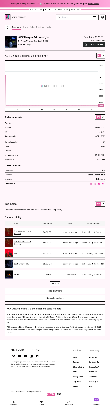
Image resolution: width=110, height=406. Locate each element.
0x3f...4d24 (99, 264)
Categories (78, 377)
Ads (90, 386)
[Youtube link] (25, 356)
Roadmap (93, 372)
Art (103, 170)
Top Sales (77, 381)
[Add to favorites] (29, 44)
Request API (94, 367)
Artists (76, 372)
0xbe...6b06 (87, 264)
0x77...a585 (87, 253)
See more (55, 284)
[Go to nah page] (9, 253)
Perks (75, 386)
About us (93, 357)
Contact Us (94, 362)
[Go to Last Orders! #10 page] (9, 264)
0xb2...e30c (99, 274)
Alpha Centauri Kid (96, 175)
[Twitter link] (13, 356)
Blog (75, 357)
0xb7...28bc (87, 274)
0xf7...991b (99, 253)
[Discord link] (19, 356)
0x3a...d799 (87, 232)
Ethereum (100, 179)
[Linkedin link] (31, 356)
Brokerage (93, 381)
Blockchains (78, 367)
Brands (76, 362)
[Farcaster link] (37, 356)
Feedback (93, 377)
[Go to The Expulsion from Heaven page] (9, 232)
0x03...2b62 (87, 243)
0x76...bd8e (99, 232)
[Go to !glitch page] (9, 274)
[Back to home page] (7, 27)
